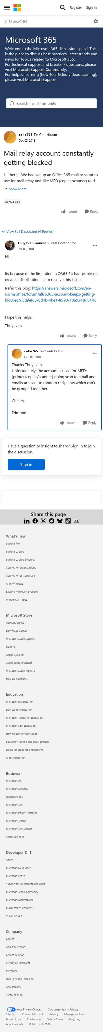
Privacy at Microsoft (18, 963)
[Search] (63, 8)
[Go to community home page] (17, 7)
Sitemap (11, 1014)
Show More (17, 188)
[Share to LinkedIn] (27, 520)
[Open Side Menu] (6, 7)
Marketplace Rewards (19, 908)
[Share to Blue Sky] (59, 520)
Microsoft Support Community (39, 69)
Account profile (15, 622)
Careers (11, 939)
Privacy (54, 1014)
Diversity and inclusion (20, 979)
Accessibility (13, 987)
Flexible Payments (17, 678)
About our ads (14, 1024)
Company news (15, 955)
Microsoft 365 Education (21, 725)
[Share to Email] (76, 520)
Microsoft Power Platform (21, 813)
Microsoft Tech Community (22, 892)
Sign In (91, 7)
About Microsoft (16, 947)
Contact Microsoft (33, 1014)
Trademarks (34, 1019)
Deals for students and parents (25, 749)
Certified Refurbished (19, 662)
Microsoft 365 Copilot (19, 829)
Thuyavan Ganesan (33, 242)
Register (76, 7)
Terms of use (13, 1019)
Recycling (74, 1019)
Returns (11, 646)
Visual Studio (14, 916)
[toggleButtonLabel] (95, 21)
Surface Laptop (15, 551)
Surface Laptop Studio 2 (20, 559)
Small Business (15, 837)
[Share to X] (43, 520)
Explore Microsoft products (22, 591)
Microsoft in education (19, 701)
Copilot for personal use (20, 575)
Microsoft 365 (18, 21)
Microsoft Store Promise (20, 670)
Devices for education (19, 709)
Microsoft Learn (15, 876)
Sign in (26, 464)
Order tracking (15, 654)
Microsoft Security (17, 789)
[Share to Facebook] (35, 520)
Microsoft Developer (18, 868)
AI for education (15, 757)
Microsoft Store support (20, 638)
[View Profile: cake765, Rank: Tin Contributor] (10, 137)
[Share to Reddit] (51, 520)
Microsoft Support (40, 79)
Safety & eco (55, 1019)
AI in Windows (14, 583)
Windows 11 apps (16, 599)
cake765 (25, 134)
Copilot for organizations (21, 567)
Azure (9, 860)
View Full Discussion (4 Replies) (30, 231)
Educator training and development (27, 741)
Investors (11, 971)
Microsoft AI (13, 781)
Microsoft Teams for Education (24, 717)
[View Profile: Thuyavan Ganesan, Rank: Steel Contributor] (10, 245)
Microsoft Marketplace (20, 900)
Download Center (16, 630)
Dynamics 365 (14, 797)
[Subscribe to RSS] (68, 520)
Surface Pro (13, 543)
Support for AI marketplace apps (25, 884)
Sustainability (14, 995)
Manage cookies (74, 1014)
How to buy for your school (22, 733)
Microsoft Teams (16, 821)
